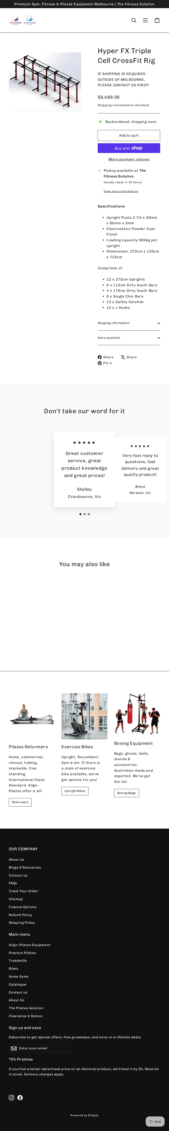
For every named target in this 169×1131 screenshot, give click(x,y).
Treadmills (18, 961)
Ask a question (109, 338)
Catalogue (18, 984)
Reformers (20, 802)
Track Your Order (23, 891)
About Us (16, 1000)
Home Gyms (19, 976)
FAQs (13, 883)
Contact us (18, 875)
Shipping (105, 105)
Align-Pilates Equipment (29, 945)
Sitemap (16, 899)
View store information (121, 191)
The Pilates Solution (26, 1008)
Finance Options (23, 907)
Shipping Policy (22, 923)
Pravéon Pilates (22, 953)
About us (16, 859)
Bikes (13, 969)
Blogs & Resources (25, 867)
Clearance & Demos (25, 1016)
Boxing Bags (126, 793)
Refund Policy (20, 915)
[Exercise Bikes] (84, 716)
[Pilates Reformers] (32, 716)
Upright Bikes (74, 791)
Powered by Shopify (84, 1115)
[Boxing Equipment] (137, 714)
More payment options (129, 159)
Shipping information (113, 323)
